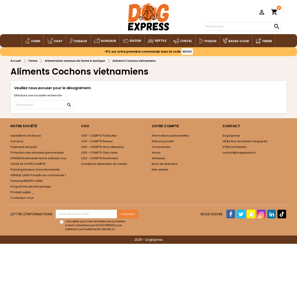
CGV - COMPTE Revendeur (99, 158)
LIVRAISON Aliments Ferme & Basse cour (38, 158)
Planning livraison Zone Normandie (35, 169)
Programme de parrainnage (30, 186)
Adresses (158, 158)
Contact (231, 126)
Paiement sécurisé (23, 147)
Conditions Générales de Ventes (104, 164)
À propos (16, 141)
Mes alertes (160, 169)
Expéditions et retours (25, 136)
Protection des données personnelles (37, 153)
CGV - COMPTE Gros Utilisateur (102, 147)
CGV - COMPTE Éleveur (97, 141)
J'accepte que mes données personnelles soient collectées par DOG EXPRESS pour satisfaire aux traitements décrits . (95, 225)
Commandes (161, 147)
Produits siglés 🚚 (22, 192)
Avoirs (156, 153)
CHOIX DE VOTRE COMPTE (28, 164)
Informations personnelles (170, 136)
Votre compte (165, 126)
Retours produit (163, 141)
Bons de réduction (165, 164)
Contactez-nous (22, 198)
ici (113, 229)
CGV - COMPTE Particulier (99, 136)
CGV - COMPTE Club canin (99, 153)
